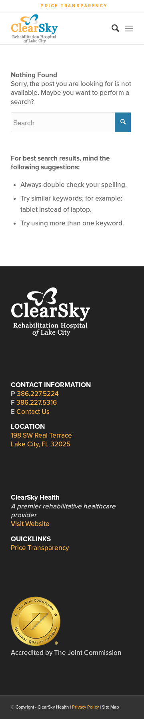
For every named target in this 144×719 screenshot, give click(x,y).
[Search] (111, 28)
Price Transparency (74, 5)
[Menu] (129, 28)
